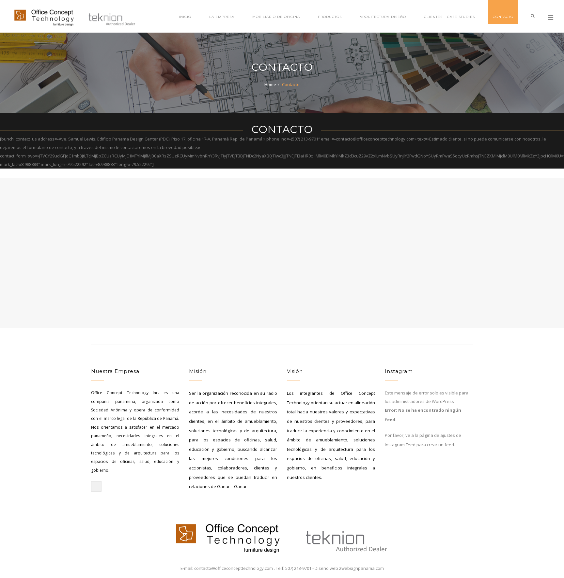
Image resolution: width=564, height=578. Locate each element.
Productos (330, 17)
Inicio (185, 17)
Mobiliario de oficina (276, 17)
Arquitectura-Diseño (383, 17)
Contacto (503, 17)
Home (270, 84)
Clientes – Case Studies (449, 17)
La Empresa (221, 17)
